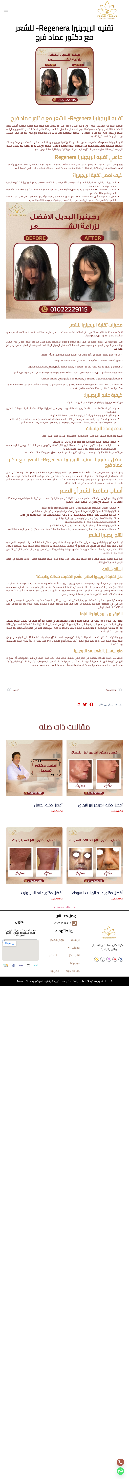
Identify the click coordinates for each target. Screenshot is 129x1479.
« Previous (66, 907)
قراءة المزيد (117, 811)
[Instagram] (108, 959)
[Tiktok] (102, 959)
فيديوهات (74, 963)
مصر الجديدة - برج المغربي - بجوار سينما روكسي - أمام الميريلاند (20, 932)
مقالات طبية (73, 970)
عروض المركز (57, 939)
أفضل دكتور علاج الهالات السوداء (97, 892)
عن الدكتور (55, 955)
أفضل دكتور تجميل (48, 805)
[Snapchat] (96, 959)
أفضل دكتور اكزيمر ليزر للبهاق (100, 805)
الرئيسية (75, 939)
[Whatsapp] (120, 1471)
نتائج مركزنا (74, 955)
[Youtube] (114, 959)
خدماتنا (76, 947)
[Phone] (120, 1462)
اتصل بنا (54, 970)
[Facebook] (120, 959)
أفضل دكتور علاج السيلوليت (41, 892)
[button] (6, 9)
